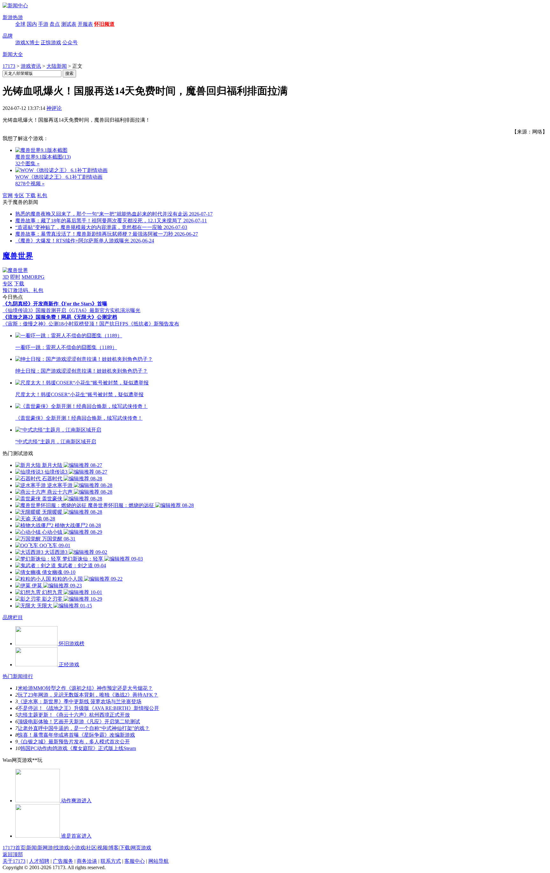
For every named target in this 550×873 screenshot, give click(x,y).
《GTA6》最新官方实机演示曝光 (103, 310)
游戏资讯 (31, 66)
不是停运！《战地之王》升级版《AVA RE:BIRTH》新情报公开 (88, 708)
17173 (9, 66)
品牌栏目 (13, 617)
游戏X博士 (27, 42)
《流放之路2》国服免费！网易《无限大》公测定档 (60, 317)
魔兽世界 (18, 256)
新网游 (45, 847)
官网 (8, 195)
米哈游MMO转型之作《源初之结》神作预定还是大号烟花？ (85, 688)
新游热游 (13, 17)
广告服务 (63, 861)
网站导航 (158, 861)
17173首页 (14, 847)
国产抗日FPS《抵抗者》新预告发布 (139, 323)
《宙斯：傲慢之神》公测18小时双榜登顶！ (51, 323)
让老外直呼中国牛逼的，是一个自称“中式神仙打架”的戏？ (84, 728)
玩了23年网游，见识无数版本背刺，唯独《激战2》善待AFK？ (88, 695)
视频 (102, 847)
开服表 (85, 24)
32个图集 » (27, 163)
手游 (43, 24)
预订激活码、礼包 (23, 290)
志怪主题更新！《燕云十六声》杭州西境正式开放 (74, 715)
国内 (32, 24)
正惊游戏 (51, 42)
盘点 (55, 24)
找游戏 (61, 847)
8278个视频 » (30, 183)
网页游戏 (141, 847)
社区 (91, 847)
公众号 (70, 42)
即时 (15, 277)
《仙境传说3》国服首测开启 (34, 310)
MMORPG (33, 277)
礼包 (42, 195)
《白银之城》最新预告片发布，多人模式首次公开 (74, 741)
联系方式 (111, 861)
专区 (19, 195)
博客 (114, 847)
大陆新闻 (56, 66)
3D (6, 277)
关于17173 (14, 861)
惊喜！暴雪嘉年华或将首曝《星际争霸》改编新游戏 (76, 735)
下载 (30, 195)
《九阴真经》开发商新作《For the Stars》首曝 (55, 303)
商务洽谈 (87, 861)
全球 (20, 24)
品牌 (8, 36)
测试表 (68, 24)
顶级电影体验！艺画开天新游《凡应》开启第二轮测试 (79, 721)
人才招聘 (39, 861)
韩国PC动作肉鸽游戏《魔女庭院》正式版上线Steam (78, 748)
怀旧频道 (104, 24)
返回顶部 (13, 854)
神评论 (54, 108)
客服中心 (134, 861)
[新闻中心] (15, 5)
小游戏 (77, 847)
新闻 (31, 847)
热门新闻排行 (18, 676)
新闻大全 (13, 54)
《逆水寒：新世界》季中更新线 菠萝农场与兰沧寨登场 (79, 701)
